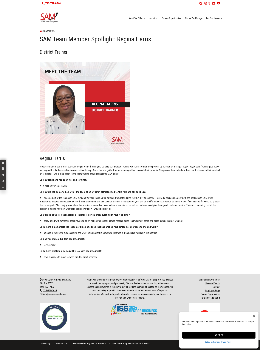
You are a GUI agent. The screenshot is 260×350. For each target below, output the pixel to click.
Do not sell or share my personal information (90, 343)
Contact (216, 286)
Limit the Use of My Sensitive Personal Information (131, 343)
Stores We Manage (194, 18)
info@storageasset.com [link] (54, 294)
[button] (253, 315)
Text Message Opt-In (210, 297)
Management (204, 279)
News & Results (212, 283)
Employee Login (212, 290)
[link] (200, 3)
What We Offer (136, 18)
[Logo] (67, 17)
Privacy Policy (226, 342)
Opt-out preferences (212, 342)
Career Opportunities (171, 18)
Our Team (215, 279)
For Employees (213, 18)
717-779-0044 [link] (50, 290)
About (152, 18)
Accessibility (45, 343)
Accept (219, 335)
